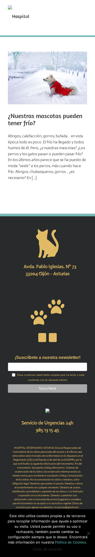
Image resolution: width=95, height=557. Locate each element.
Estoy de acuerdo (47, 549)
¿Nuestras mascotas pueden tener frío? (45, 119)
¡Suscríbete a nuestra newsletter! (47, 357)
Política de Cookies (70, 542)
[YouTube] (53, 337)
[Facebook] (42, 337)
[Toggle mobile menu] (85, 8)
